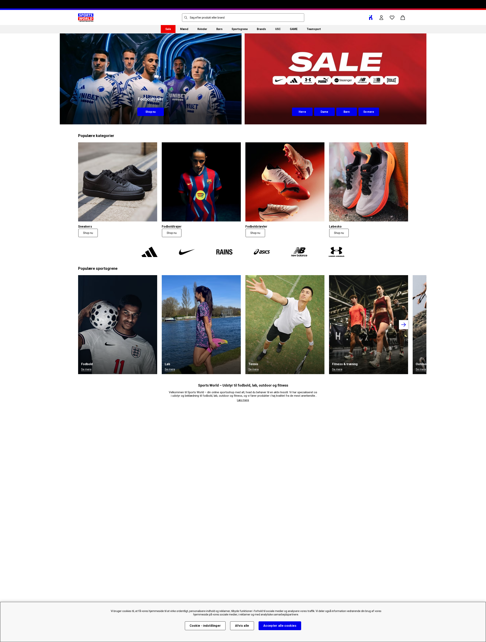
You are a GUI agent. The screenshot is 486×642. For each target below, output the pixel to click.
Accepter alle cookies (279, 625)
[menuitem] (168, 29)
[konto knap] (381, 17)
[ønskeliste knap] (392, 17)
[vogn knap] (402, 17)
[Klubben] (370, 17)
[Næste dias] (403, 324)
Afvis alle (242, 625)
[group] (243, 324)
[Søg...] (186, 17)
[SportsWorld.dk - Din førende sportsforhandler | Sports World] (85, 17)
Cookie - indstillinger (205, 625)
